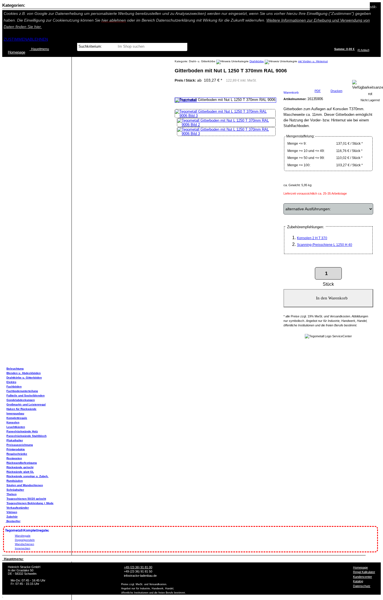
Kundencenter (362, 576)
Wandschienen (24, 544)
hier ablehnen (113, 20)
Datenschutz (361, 586)
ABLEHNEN (37, 39)
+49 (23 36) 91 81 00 (138, 567)
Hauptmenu (39, 49)
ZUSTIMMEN (15, 39)
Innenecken (22, 548)
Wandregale (23, 535)
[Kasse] (370, 50)
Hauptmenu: (13, 559)
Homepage (360, 567)
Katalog (358, 581)
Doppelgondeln (25, 539)
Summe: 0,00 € (344, 48)
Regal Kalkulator (364, 572)
